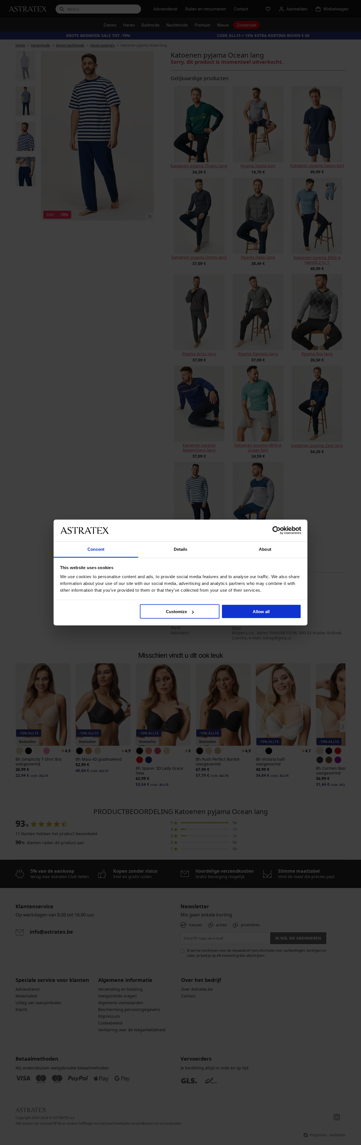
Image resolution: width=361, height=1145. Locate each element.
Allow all (261, 611)
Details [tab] (181, 549)
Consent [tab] (95, 549)
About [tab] (265, 549)
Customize (176, 611)
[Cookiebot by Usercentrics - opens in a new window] (276, 530)
